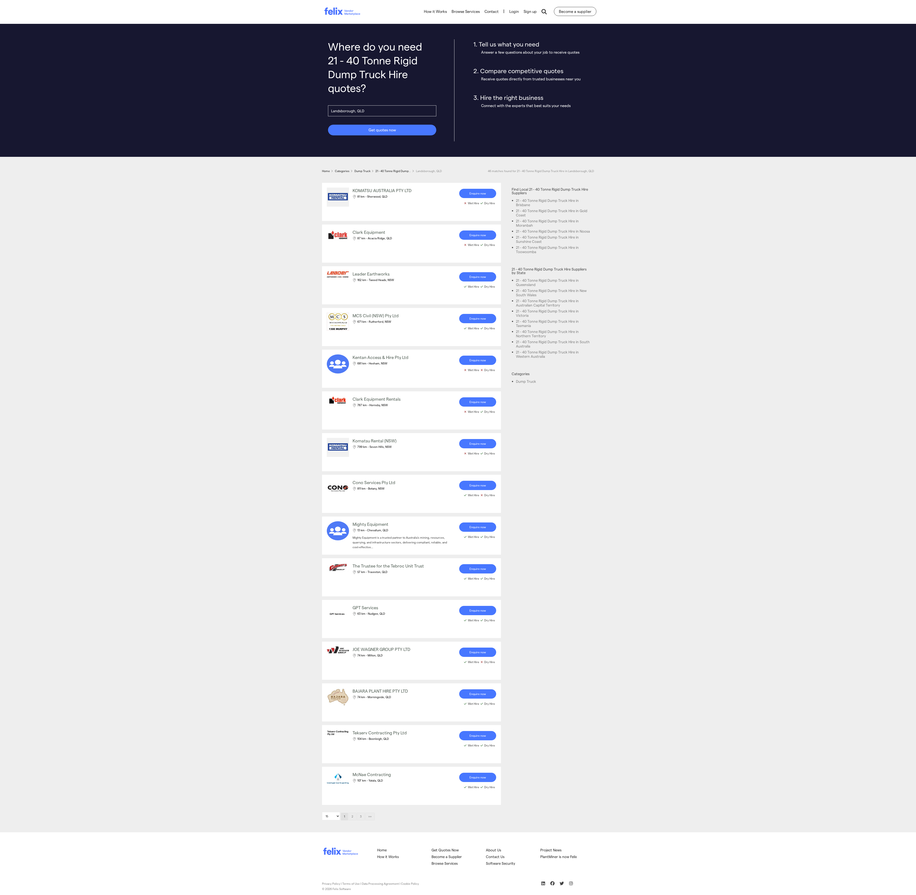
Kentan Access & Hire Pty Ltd (380, 357)
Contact (491, 11)
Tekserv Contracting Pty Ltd (380, 732)
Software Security (500, 863)
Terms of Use (351, 883)
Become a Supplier (447, 856)
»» (370, 816)
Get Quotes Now (445, 850)
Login (514, 11)
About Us (493, 850)
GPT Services (365, 607)
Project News (551, 850)
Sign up (530, 11)
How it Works (435, 11)
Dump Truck (526, 381)
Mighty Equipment (370, 524)
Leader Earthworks (371, 273)
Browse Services (466, 11)
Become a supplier (575, 11)
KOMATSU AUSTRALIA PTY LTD (382, 190)
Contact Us (495, 856)
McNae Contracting (372, 774)
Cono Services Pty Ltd (374, 482)
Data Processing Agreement (380, 883)
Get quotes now (382, 130)
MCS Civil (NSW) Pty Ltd (376, 315)
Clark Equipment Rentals (377, 398)
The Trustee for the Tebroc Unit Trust (388, 565)
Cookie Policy (410, 883)
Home (382, 850)
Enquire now (477, 193)
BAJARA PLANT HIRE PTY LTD (380, 690)
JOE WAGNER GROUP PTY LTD (381, 649)
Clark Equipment (369, 232)
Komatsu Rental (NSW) (374, 440)
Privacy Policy (331, 883)
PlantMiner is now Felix (558, 856)
